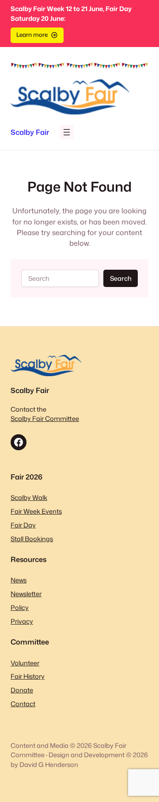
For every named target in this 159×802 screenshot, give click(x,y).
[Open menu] (67, 132)
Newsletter (26, 593)
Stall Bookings (32, 538)
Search (121, 278)
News (18, 580)
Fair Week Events (36, 511)
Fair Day (23, 525)
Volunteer (25, 663)
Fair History (28, 676)
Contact (23, 703)
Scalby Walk (29, 497)
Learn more (32, 35)
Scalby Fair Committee (45, 418)
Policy (20, 607)
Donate (22, 690)
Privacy (22, 621)
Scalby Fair (30, 132)
